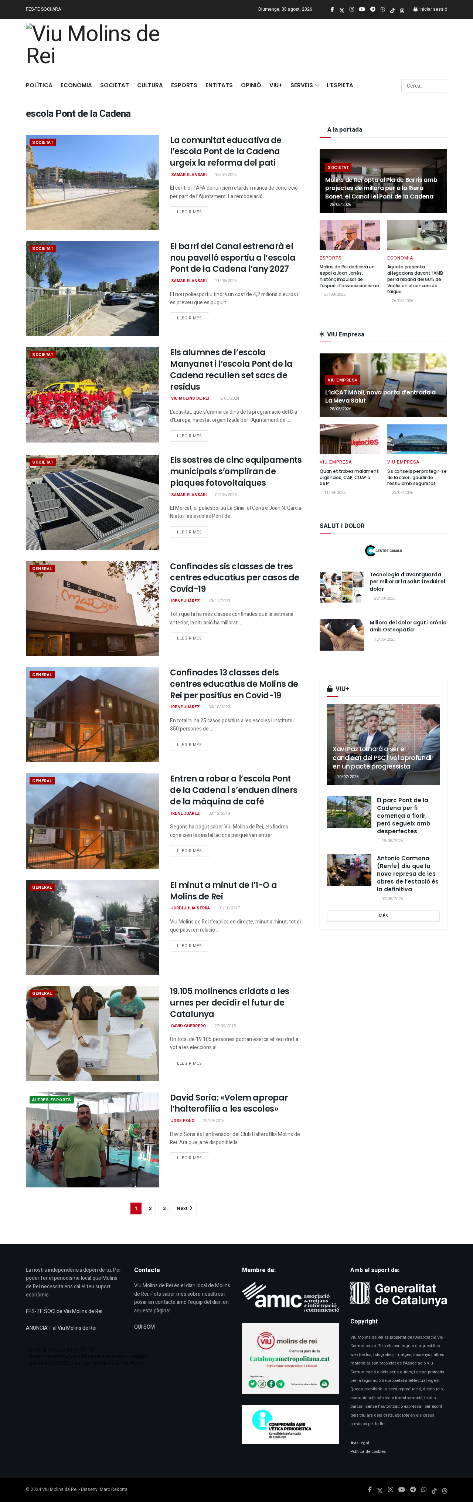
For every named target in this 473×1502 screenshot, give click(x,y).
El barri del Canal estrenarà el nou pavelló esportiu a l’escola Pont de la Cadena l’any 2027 (232, 258)
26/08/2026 (402, 301)
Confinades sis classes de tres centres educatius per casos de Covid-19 (234, 578)
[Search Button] (440, 85)
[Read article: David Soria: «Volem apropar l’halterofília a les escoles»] (92, 1139)
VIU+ (275, 85)
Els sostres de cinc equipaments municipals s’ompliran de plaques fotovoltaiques (236, 471)
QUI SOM (144, 1327)
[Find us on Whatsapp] (423, 1489)
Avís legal (359, 1443)
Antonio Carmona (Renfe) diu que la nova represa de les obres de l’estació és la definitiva (408, 873)
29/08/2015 (213, 1121)
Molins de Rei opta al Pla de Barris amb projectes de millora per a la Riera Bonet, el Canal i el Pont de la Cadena (381, 188)
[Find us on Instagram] (390, 1489)
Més (383, 916)
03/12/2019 (218, 813)
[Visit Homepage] (97, 47)
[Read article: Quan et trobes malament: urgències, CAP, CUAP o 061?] (350, 439)
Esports (184, 85)
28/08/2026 (340, 204)
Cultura (150, 85)
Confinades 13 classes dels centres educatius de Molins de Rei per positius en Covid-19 (234, 684)
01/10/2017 (228, 908)
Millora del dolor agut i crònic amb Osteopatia (408, 626)
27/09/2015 (224, 1026)
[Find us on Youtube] (401, 1489)
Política (39, 85)
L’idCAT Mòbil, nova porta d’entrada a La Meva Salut (380, 396)
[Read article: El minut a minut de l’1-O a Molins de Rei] (92, 927)
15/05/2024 (228, 398)
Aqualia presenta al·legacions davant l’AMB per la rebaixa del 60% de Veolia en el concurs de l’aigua (415, 279)
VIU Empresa (343, 380)
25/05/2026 (391, 841)
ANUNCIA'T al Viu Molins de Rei (61, 1328)
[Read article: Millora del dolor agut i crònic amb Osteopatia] (342, 635)
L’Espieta (340, 85)
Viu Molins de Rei (190, 398)
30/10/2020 (218, 707)
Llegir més (193, 211)
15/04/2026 (225, 175)
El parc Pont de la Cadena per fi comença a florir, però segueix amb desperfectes (404, 815)
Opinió (251, 85)
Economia (76, 85)
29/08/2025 (384, 598)
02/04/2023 (225, 495)
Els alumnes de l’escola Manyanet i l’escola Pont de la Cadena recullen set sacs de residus (231, 369)
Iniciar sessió (432, 9)
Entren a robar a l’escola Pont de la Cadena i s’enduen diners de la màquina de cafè (233, 790)
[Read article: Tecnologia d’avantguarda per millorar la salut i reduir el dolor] (342, 587)
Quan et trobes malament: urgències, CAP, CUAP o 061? (350, 477)
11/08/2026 (334, 492)
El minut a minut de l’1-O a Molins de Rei (223, 890)
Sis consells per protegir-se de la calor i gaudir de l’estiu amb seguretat (417, 477)
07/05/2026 (391, 899)
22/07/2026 (402, 492)
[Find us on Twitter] (380, 1489)
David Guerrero (188, 1026)
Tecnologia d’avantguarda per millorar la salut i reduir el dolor (407, 582)
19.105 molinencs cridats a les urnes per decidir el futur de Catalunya (229, 1003)
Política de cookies (368, 1451)
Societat (114, 85)
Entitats (219, 85)
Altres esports (51, 1100)
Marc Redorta (113, 1489)
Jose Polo (182, 1121)
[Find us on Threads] (402, 9)
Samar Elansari (189, 175)
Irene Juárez (185, 601)
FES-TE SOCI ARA (43, 9)
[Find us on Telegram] (413, 1489)
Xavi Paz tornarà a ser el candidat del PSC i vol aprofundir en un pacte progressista (383, 758)
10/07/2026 (347, 777)
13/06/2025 (384, 639)
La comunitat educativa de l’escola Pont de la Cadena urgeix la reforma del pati (226, 152)
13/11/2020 (218, 601)
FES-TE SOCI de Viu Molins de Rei (64, 1311)
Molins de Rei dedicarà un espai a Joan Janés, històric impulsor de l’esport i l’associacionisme (349, 276)
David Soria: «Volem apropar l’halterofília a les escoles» (229, 1103)
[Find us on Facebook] (370, 1489)
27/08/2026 (334, 294)
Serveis (301, 85)
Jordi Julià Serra (190, 908)
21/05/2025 (225, 281)
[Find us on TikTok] (392, 9)
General (42, 569)
